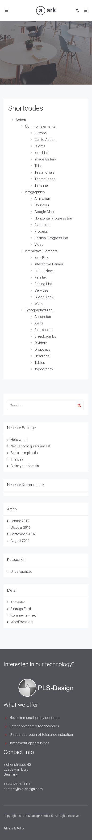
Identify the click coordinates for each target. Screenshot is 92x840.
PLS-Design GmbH (37, 816)
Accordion (42, 317)
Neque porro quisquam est (30, 446)
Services (41, 290)
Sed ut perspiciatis (24, 453)
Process (41, 231)
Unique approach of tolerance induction (41, 734)
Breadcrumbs (45, 336)
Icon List (41, 153)
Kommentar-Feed (24, 615)
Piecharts (42, 225)
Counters (41, 205)
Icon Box (41, 258)
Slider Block (43, 297)
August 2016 (20, 541)
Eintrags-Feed (21, 609)
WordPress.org (22, 622)
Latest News (44, 271)
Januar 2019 (20, 521)
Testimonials (44, 172)
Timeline (41, 185)
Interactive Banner (48, 264)
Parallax (40, 277)
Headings (42, 356)
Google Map (44, 212)
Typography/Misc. (39, 310)
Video (39, 244)
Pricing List (43, 284)
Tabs (38, 166)
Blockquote (43, 330)
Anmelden (18, 602)
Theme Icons (44, 179)
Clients (39, 146)
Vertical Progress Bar (51, 238)
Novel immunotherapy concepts (35, 718)
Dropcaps (42, 349)
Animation (42, 199)
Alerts (39, 323)
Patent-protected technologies (34, 726)
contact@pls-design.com (23, 789)
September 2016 (23, 534)
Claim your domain (25, 466)
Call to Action (44, 140)
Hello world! (19, 440)
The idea (17, 459)
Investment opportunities (29, 743)
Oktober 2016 (21, 527)
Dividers (40, 343)
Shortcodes (25, 108)
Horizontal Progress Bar (53, 218)
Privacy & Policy (14, 828)
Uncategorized (21, 571)
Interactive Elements (41, 251)
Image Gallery (45, 159)
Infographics (35, 192)
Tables (39, 363)
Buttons (40, 133)
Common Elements (40, 126)
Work (38, 303)
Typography (43, 369)
